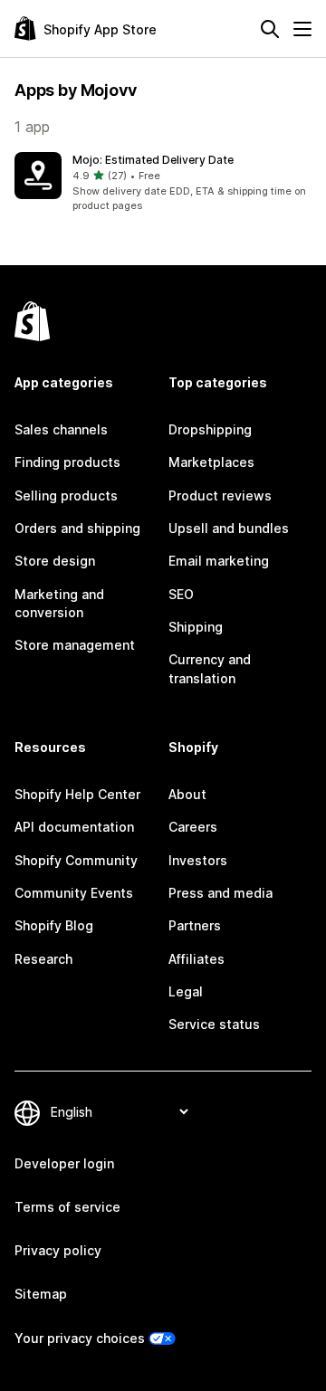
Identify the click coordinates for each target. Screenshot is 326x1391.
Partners (194, 925)
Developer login (64, 1163)
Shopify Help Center (77, 794)
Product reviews (220, 495)
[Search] (270, 29)
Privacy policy (57, 1250)
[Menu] (302, 29)
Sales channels (61, 429)
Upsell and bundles (228, 528)
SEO (181, 594)
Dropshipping (210, 429)
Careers (192, 826)
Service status (214, 1024)
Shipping (195, 626)
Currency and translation (209, 668)
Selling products (66, 495)
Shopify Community (76, 860)
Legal (185, 991)
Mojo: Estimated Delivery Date (153, 160)
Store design (54, 560)
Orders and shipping (77, 528)
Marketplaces (211, 462)
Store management (74, 645)
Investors (197, 860)
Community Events (73, 892)
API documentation (74, 826)
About (187, 794)
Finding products (67, 462)
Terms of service (67, 1207)
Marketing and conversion (59, 603)
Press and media (220, 892)
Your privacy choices (79, 1338)
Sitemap (40, 1293)
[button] (163, 183)
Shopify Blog (53, 925)
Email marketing (218, 560)
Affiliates (196, 959)
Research (43, 959)
